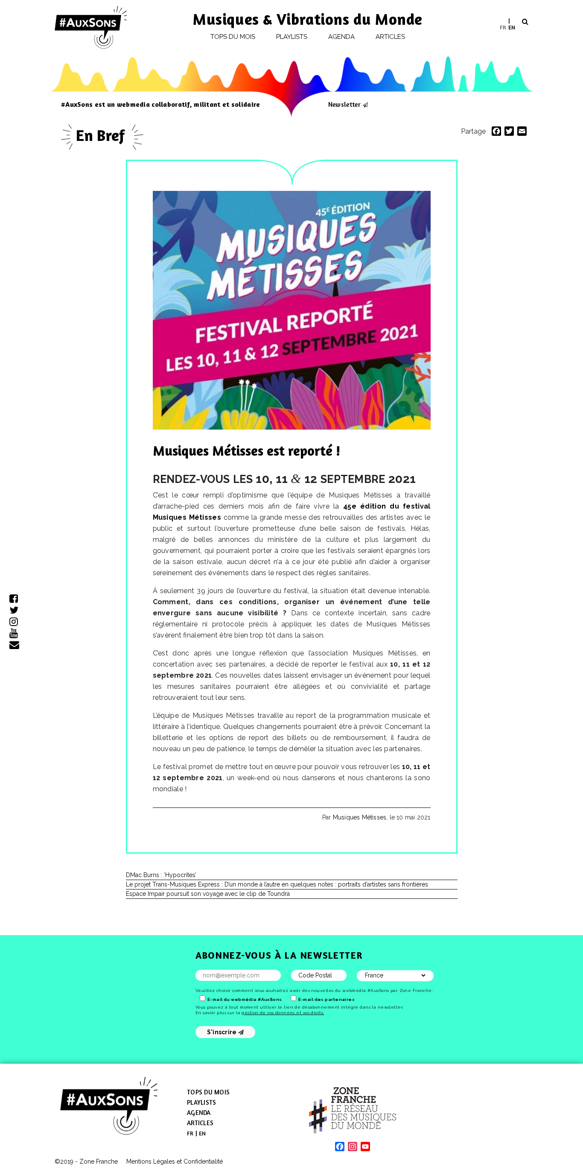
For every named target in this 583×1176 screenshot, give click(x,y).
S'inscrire (222, 1032)
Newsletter (344, 104)
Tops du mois (233, 37)
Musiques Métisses (359, 817)
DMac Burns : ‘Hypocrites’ (161, 875)
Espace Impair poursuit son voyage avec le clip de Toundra (208, 893)
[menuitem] (503, 27)
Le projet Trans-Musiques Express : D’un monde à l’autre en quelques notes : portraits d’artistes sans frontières (277, 884)
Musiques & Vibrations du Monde (308, 19)
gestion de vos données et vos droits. (283, 1012)
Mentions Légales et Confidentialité (174, 1161)
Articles (390, 37)
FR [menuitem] (503, 26)
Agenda (341, 37)
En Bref (102, 135)
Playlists (292, 37)
